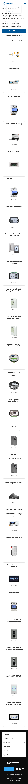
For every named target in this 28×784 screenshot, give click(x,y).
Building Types (14, 738)
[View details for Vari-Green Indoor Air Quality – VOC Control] (14, 327)
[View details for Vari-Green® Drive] (14, 383)
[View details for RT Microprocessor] (14, 107)
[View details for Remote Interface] (14, 162)
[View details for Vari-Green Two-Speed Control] (14, 272)
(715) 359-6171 (11, 780)
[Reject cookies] (18, 7)
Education (14, 746)
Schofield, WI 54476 (17, 778)
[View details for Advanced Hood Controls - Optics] (14, 493)
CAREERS (9, 769)
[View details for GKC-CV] (14, 438)
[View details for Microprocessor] (14, 79)
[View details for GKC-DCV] (14, 465)
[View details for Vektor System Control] (14, 520)
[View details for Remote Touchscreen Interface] (14, 576)
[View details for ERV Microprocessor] (14, 190)
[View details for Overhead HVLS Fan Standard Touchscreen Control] (14, 686)
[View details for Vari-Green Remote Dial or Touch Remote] (14, 245)
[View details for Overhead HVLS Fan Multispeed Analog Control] (14, 658)
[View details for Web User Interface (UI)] (14, 134)
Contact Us (18, 780)
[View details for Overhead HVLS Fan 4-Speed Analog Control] (14, 631)
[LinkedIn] (17, 769)
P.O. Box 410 (9, 778)
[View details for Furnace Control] (14, 603)
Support (14, 751)
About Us (14, 755)
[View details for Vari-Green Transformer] (14, 217)
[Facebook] (20, 769)
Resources (14, 742)
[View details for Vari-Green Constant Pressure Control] (14, 355)
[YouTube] (23, 769)
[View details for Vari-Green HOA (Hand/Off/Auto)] (14, 410)
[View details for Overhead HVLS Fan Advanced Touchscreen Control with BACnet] (14, 713)
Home (3, 8)
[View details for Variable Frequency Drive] (14, 548)
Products (14, 734)
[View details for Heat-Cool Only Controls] (14, 52)
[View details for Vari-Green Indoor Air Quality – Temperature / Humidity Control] (14, 300)
